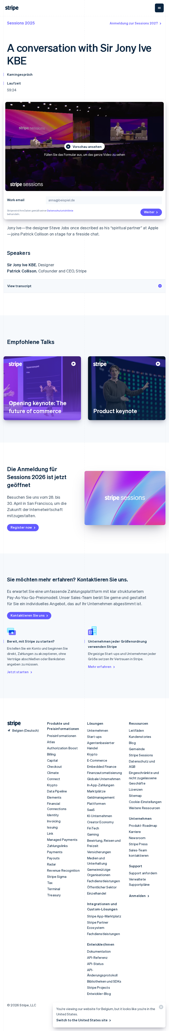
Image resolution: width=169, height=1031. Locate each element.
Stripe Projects (98, 987)
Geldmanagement (101, 797)
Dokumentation (99, 951)
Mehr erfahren (100, 666)
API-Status (95, 963)
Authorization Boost (62, 748)
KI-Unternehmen (99, 816)
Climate (53, 772)
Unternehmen (97, 730)
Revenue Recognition (63, 870)
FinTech (93, 828)
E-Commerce (97, 760)
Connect (53, 779)
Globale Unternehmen (104, 779)
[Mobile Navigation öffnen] (159, 8)
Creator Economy (100, 822)
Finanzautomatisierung (104, 772)
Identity (53, 815)
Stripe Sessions (141, 755)
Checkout (54, 766)
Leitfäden (136, 730)
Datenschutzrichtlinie (60, 210)
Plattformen (96, 803)
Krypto (52, 785)
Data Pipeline (57, 791)
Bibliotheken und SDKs (104, 981)
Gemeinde (137, 749)
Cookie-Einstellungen (145, 801)
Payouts (53, 858)
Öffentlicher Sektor (102, 887)
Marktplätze (96, 791)
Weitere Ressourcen (144, 808)
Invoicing (54, 821)
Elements (54, 797)
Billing (51, 754)
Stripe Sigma (56, 876)
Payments (55, 852)
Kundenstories (140, 736)
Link (50, 833)
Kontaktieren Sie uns (28, 615)
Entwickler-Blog (99, 993)
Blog (132, 743)
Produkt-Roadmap (143, 825)
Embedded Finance (101, 766)
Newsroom (137, 838)
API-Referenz (97, 957)
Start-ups (94, 736)
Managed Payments (62, 839)
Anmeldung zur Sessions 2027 (134, 23)
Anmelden (137, 895)
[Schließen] (160, 1008)
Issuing (52, 827)
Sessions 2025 (21, 22)
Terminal (53, 889)
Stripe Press (138, 844)
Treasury (54, 895)
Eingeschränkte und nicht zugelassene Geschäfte (144, 777)
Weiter (149, 212)
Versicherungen (99, 852)
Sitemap (135, 795)
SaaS (91, 809)
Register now (21, 527)
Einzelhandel (96, 893)
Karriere (135, 831)
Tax (50, 882)
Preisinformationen (61, 735)
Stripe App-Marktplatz (104, 916)
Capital (52, 760)
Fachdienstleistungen (103, 881)
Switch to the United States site (82, 1020)
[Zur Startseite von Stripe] (12, 723)
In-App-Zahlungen (100, 785)
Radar (51, 864)
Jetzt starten (18, 672)
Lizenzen (136, 789)
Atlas (51, 742)
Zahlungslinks (57, 846)
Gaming (93, 834)
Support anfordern (143, 873)
